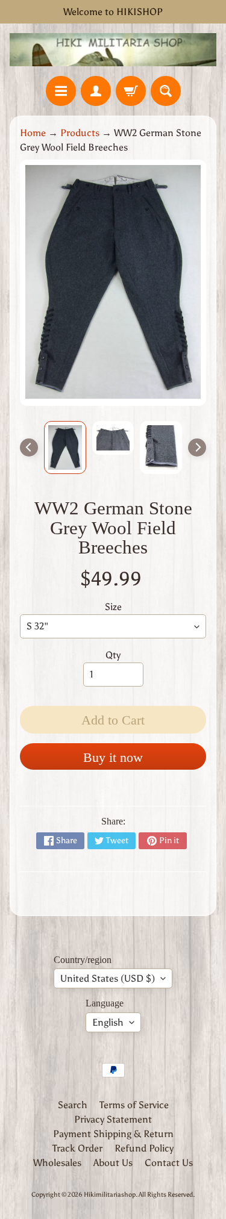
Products (79, 133)
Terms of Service (134, 1105)
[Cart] (131, 91)
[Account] (96, 91)
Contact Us (169, 1162)
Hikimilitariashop (110, 1194)
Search (72, 1105)
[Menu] (61, 91)
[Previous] (29, 447)
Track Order (77, 1148)
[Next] (197, 447)
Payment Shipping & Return (113, 1134)
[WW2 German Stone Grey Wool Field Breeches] (65, 447)
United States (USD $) (107, 978)
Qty (113, 655)
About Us (113, 1162)
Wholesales (57, 1162)
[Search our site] (166, 91)
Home (33, 133)
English (108, 1022)
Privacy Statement (113, 1119)
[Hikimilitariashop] (113, 49)
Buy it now (113, 757)
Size (113, 607)
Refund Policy (144, 1148)
